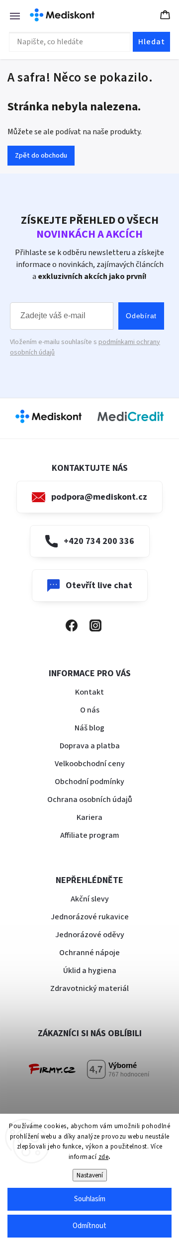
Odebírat (141, 316)
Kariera (89, 817)
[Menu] (10, 15)
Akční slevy (90, 898)
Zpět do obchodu (41, 156)
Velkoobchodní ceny (90, 763)
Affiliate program (89, 835)
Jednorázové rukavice (90, 916)
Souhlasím (89, 1199)
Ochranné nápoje (89, 952)
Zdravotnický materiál (89, 988)
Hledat (151, 41)
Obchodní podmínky (89, 781)
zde (103, 1157)
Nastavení (90, 1175)
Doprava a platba (90, 745)
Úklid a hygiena (89, 970)
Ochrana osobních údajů (89, 799)
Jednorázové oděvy (89, 934)
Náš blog (89, 727)
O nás (89, 710)
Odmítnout (89, 1226)
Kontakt (89, 692)
